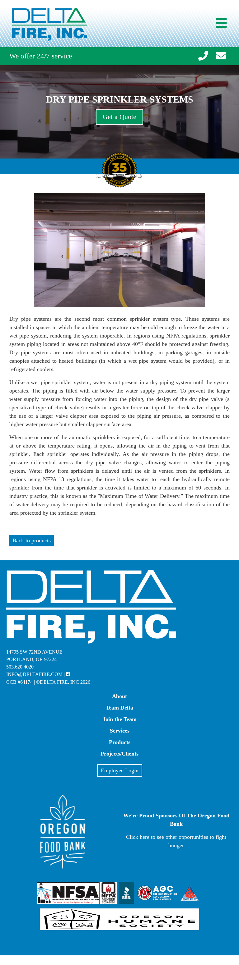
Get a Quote (119, 117)
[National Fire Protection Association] (108, 895)
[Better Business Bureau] (127, 895)
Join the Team (120, 719)
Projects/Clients (119, 754)
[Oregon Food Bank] (63, 867)
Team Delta (119, 708)
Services (119, 731)
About (119, 696)
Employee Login (119, 770)
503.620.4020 (20, 667)
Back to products (31, 540)
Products (119, 742)
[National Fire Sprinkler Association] (68, 895)
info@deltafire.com (34, 674)
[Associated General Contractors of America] (157, 895)
